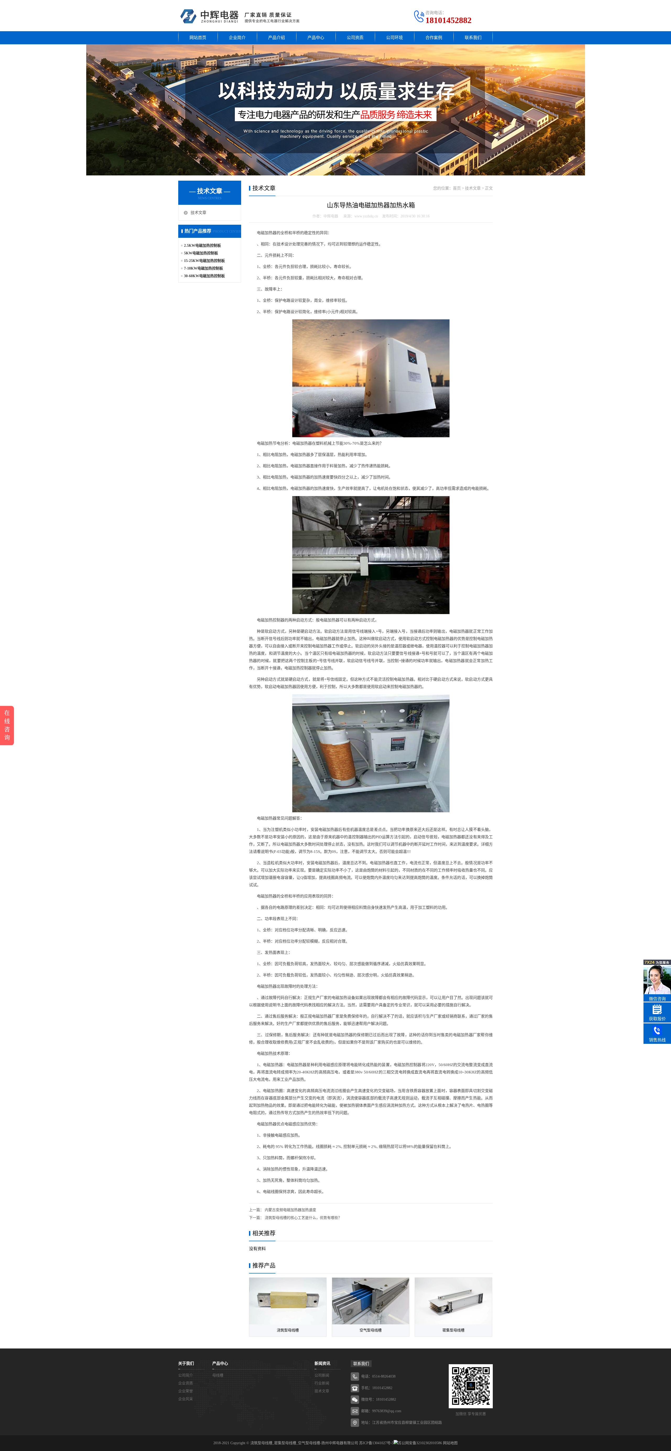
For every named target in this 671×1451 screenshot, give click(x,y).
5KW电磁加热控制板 (201, 253)
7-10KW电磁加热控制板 (203, 268)
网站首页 (198, 37)
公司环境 (394, 37)
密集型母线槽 (453, 1330)
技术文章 (198, 213)
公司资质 (355, 37)
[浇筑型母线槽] (287, 1301)
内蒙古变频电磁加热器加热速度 (290, 1210)
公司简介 (185, 1375)
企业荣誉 (185, 1391)
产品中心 (315, 37)
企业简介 (237, 37)
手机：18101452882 (376, 1388)
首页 (457, 188)
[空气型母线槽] (370, 1301)
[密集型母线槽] (453, 1301)
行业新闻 (322, 1383)
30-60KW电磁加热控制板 (204, 276)
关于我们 (186, 1363)
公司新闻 (322, 1375)
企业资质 (185, 1383)
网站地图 (450, 1443)
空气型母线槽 (371, 1330)
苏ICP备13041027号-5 (376, 1443)
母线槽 (217, 1375)
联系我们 (473, 37)
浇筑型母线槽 (288, 1330)
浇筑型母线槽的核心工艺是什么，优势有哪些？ (303, 1218)
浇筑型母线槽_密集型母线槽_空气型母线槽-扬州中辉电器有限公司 (304, 1443)
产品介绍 (276, 37)
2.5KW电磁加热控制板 (202, 246)
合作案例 (433, 37)
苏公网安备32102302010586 (420, 1443)
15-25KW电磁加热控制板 (204, 261)
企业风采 (185, 1399)
